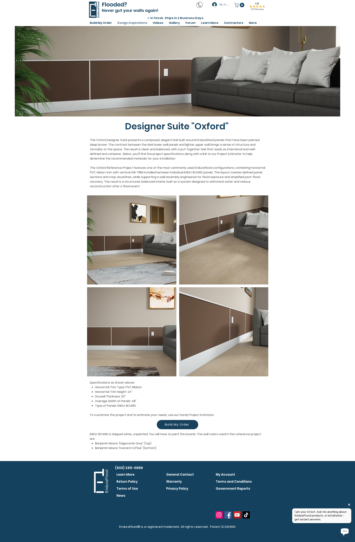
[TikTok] (246, 515)
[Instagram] (219, 515)
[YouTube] (237, 515)
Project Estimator (201, 415)
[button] (158, 22)
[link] (239, 5)
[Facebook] (228, 515)
